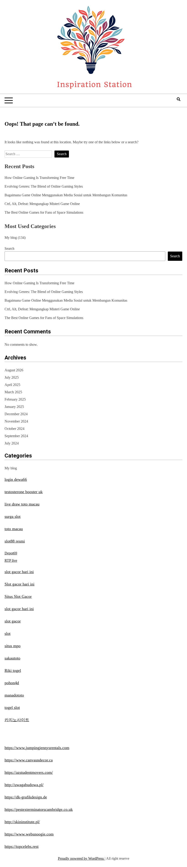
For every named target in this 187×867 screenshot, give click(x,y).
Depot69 (11, 553)
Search (9, 248)
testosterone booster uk (24, 491)
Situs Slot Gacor (18, 596)
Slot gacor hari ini (19, 584)
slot (7, 633)
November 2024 (16, 421)
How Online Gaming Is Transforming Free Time (39, 178)
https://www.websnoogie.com (29, 834)
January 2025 (14, 407)
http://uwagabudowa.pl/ (24, 784)
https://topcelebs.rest (22, 846)
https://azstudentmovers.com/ (29, 772)
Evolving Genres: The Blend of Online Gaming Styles (44, 186)
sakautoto (12, 658)
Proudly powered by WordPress (81, 858)
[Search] (178, 99)
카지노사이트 (17, 720)
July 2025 (12, 377)
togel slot (12, 707)
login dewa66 (16, 479)
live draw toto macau (22, 504)
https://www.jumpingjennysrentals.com (37, 747)
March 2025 (13, 392)
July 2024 (12, 443)
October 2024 (14, 429)
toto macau (14, 529)
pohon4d (12, 683)
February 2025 (15, 399)
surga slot (13, 516)
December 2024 (16, 414)
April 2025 (12, 385)
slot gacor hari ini (19, 571)
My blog (11, 237)
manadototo (14, 695)
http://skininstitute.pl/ (22, 821)
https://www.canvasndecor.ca (29, 760)
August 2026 (14, 370)
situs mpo (13, 646)
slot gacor (13, 621)
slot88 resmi (15, 541)
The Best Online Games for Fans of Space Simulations (44, 212)
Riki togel (13, 670)
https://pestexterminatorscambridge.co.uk (39, 809)
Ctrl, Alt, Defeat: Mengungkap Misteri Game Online (42, 204)
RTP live (11, 560)
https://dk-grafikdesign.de (26, 797)
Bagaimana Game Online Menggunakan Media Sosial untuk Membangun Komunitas (66, 195)
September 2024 (16, 436)
